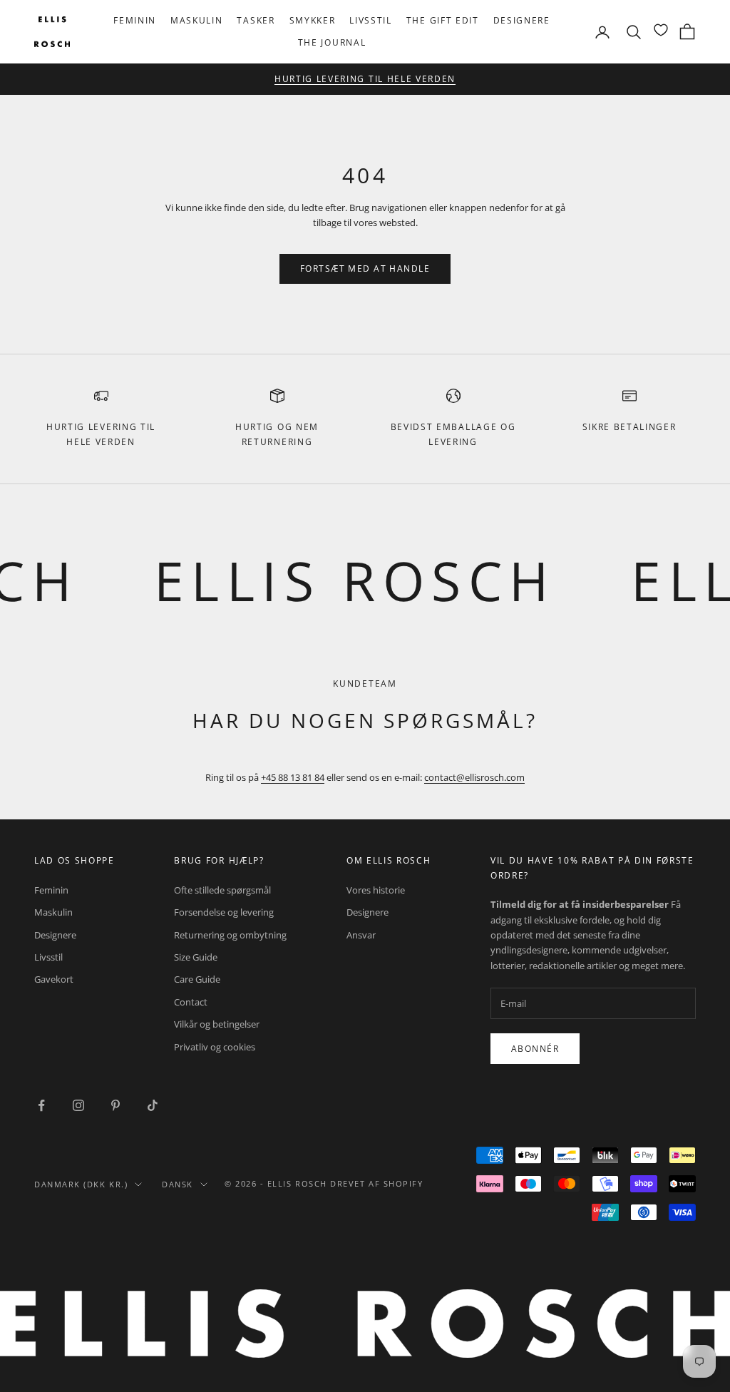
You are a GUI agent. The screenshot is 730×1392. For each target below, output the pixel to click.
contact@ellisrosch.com (474, 777)
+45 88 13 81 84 (292, 777)
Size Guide (195, 957)
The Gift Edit (442, 20)
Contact (190, 1002)
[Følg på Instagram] (78, 1105)
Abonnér (535, 1049)
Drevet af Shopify (376, 1183)
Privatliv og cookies (214, 1046)
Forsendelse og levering (224, 912)
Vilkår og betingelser (216, 1024)
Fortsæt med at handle (365, 268)
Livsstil (370, 20)
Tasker (255, 20)
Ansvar (361, 934)
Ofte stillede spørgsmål (222, 890)
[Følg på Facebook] (41, 1105)
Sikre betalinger (629, 427)
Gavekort (53, 979)
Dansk (177, 1184)
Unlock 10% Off (427, 82)
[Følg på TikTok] (152, 1105)
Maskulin (196, 20)
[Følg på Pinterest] (115, 1105)
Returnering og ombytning (230, 934)
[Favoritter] (660, 30)
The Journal (332, 42)
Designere (521, 20)
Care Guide (197, 979)
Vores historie (375, 890)
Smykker (312, 20)
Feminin (134, 20)
